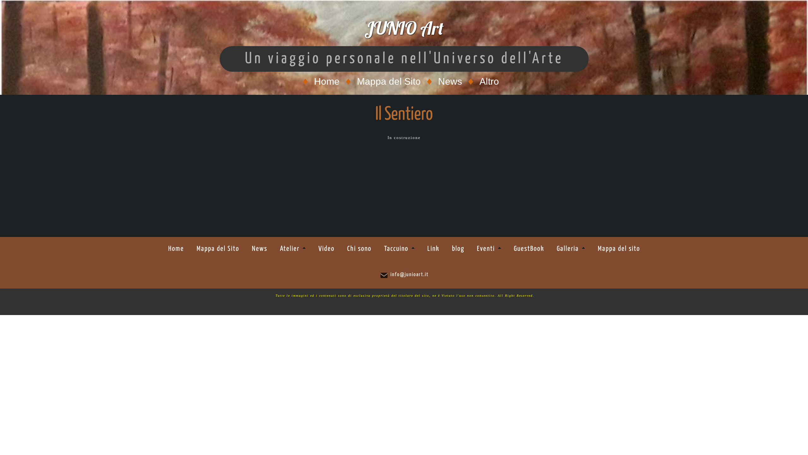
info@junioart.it (409, 274)
